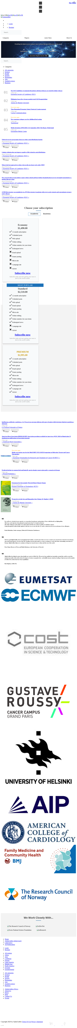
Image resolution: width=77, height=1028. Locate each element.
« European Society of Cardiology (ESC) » (15, 143)
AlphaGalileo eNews (11, 989)
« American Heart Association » (12, 442)
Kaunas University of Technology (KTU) (25, 486)
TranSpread (14, 123)
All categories (9, 70)
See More (72, 3)
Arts (6, 79)
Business (7, 83)
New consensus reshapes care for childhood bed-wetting (26, 119)
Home (7, 939)
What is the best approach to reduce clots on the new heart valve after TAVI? (23, 165)
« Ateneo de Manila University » (22, 503)
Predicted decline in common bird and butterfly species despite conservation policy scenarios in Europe (31, 470)
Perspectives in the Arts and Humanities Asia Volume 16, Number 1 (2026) (32, 499)
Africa (7, 955)
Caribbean (8, 959)
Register (11, 27)
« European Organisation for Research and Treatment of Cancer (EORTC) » (36, 458)
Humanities (8, 77)
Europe (7, 960)
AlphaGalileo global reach (13, 941)
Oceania (7, 968)
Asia (6, 957)
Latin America (9, 962)
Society (7, 75)
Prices (7, 993)
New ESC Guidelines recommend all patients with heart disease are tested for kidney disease (36, 90)
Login (11, 24)
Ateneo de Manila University (20, 103)
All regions (8, 953)
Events (7, 998)
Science (7, 72)
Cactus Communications (18, 113)
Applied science (10, 81)
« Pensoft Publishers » (9, 474)
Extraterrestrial (9, 969)
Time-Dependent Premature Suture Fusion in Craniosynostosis (28, 109)
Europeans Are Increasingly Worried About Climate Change (29, 483)
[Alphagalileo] (6, 17)
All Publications (10, 944)
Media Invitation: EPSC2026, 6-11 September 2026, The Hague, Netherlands (32, 128)
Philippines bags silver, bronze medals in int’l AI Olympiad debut (29, 99)
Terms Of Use (26, 1022)
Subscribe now (22, 273)
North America (9, 966)
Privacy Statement (37, 1022)
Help (6, 994)
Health (7, 74)
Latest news (8, 943)
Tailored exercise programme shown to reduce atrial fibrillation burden (22, 139)
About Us (8, 991)
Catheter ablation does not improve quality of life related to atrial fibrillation (23, 152)
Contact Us (8, 996)
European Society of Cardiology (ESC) (23, 94)
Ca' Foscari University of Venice (12, 427)
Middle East (8, 964)
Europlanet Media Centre (19, 131)
